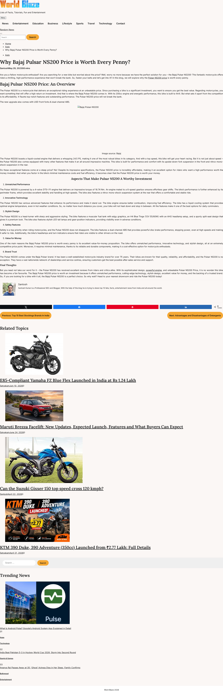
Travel (91, 23)
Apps (2, 637)
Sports (79, 23)
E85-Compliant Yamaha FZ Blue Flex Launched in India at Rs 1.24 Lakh (68, 380)
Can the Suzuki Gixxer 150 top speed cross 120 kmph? (51, 488)
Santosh (4, 68)
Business (53, 23)
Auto (7, 55)
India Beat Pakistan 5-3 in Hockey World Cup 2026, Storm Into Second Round (38, 652)
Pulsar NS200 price (157, 78)
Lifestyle (67, 23)
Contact (120, 23)
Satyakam (5, 385)
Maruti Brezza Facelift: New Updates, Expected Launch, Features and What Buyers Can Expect (91, 426)
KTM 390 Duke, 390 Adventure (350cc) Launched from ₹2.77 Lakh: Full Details (75, 547)
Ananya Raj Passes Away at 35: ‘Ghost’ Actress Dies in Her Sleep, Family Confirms (40, 667)
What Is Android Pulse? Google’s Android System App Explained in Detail (35, 628)
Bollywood (4, 674)
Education (38, 23)
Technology (105, 23)
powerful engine (154, 270)
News (5, 23)
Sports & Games (6, 658)
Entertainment (20, 23)
